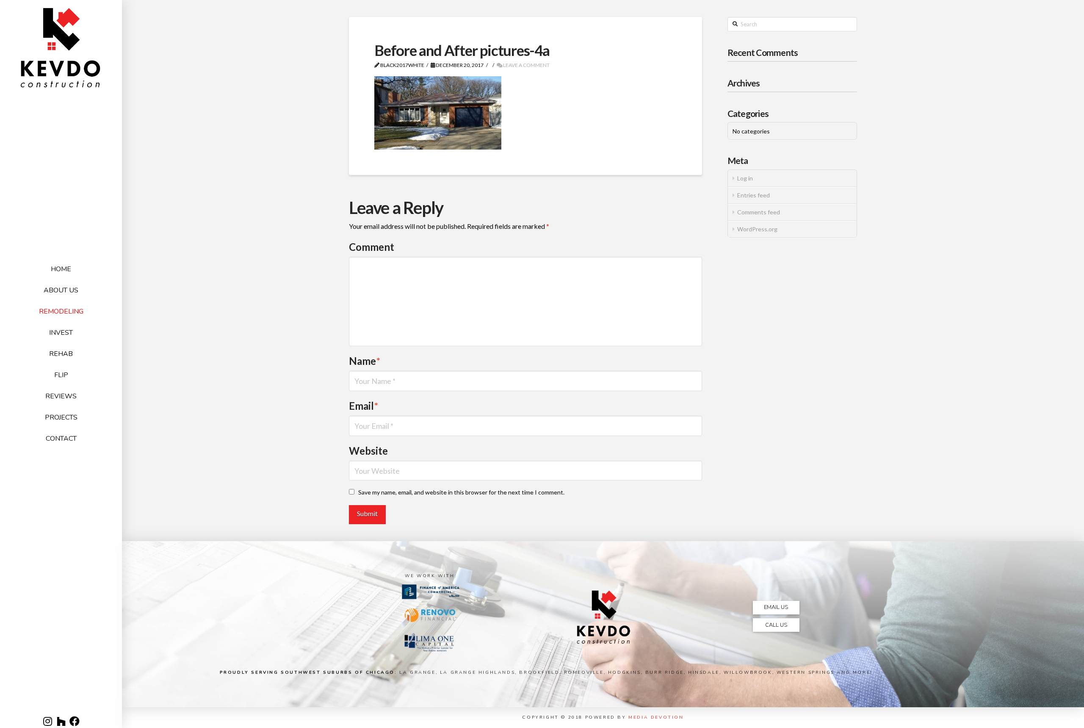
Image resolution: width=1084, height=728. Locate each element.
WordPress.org (757, 229)
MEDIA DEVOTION (655, 717)
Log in (745, 178)
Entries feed (753, 195)
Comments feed (758, 212)
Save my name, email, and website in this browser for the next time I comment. (461, 492)
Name (364, 361)
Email (363, 406)
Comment (371, 247)
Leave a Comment (526, 65)
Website (368, 451)
